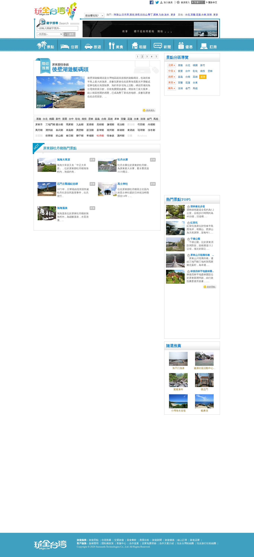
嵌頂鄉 (90, 130)
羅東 (155, 14)
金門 (187, 88)
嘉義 (180, 76)
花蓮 (198, 14)
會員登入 (185, 2)
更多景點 (211, 287)
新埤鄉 (100, 130)
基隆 (180, 65)
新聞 (161, 44)
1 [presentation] (137, 56)
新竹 (202, 65)
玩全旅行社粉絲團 (206, 543)
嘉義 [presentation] (97, 118)
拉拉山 (143, 14)
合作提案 (134, 543)
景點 (45, 44)
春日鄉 (69, 135)
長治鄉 (120, 124)
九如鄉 (79, 124)
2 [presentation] (142, 56)
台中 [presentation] (71, 118)
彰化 (195, 71)
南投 (202, 71)
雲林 (210, 71)
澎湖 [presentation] (142, 118)
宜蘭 (193, 14)
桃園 (195, 65)
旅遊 (92, 44)
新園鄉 (39, 135)
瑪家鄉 (69, 124)
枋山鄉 (59, 135)
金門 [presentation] (149, 118)
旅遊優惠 (169, 540)
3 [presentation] (147, 56)
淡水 (166, 14)
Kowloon (142, 135)
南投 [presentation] (84, 118)
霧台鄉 (59, 124)
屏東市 (39, 124)
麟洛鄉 (131, 124)
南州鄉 (110, 130)
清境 (137, 14)
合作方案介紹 (166, 543)
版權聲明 (94, 543)
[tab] (137, 56)
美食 (115, 44)
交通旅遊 (119, 540)
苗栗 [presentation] (64, 118)
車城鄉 (90, 135)
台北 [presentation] (45, 118)
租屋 (138, 44)
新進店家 (195, 540)
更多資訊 (150, 110)
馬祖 (195, 88)
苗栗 (180, 71)
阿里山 (117, 14)
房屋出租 (144, 540)
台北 (187, 14)
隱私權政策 (108, 543)
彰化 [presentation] (77, 118)
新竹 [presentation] (58, 118)
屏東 (202, 76)
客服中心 (121, 543)
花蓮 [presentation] (129, 118)
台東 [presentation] (136, 118)
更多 (173, 14)
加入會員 (168, 2)
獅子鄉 (79, 135)
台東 (203, 14)
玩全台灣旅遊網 (55, 11)
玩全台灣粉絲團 (185, 543)
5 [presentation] (156, 56)
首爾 (129, 135)
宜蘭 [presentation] (123, 118)
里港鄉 (90, 124)
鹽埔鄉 (110, 124)
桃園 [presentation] (51, 118)
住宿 (69, 44)
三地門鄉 (50, 124)
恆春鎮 (110, 135)
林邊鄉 (120, 130)
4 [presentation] (151, 56)
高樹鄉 (100, 124)
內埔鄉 (151, 124)
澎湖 (209, 14)
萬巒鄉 (79, 130)
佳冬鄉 (151, 130)
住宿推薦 (106, 540)
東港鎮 (131, 130)
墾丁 (150, 14)
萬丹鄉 (39, 130)
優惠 (185, 44)
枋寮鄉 (49, 135)
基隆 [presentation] (38, 118)
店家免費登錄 (149, 543)
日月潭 (125, 14)
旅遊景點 (94, 540)
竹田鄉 (141, 124)
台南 (187, 76)
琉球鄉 (141, 130)
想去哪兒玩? (92, 15)
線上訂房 (182, 540)
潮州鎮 (49, 130)
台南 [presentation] (103, 118)
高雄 (195, 76)
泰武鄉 (59, 130)
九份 (161, 14)
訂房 (208, 44)
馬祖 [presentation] (155, 118)
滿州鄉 (120, 135)
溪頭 (131, 14)
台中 (187, 71)
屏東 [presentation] (116, 118)
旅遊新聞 (157, 540)
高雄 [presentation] (110, 118)
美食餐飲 (131, 540)
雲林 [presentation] (90, 118)
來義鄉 (69, 130)
